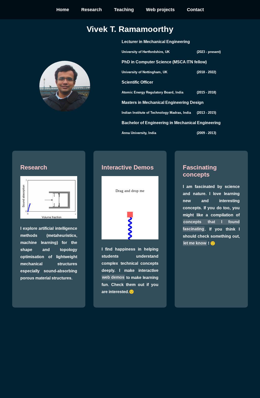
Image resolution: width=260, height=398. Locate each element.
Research (91, 9)
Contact (195, 9)
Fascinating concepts (200, 171)
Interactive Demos (128, 167)
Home (62, 9)
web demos (113, 277)
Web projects (160, 9)
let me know (194, 243)
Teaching (124, 9)
